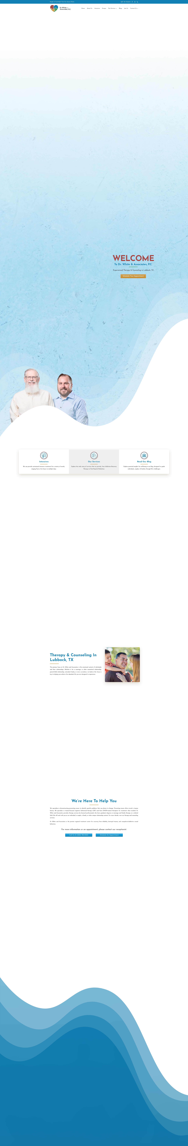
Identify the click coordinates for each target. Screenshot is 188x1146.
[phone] (137, 1)
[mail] (134, 1)
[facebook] (132, 1)
